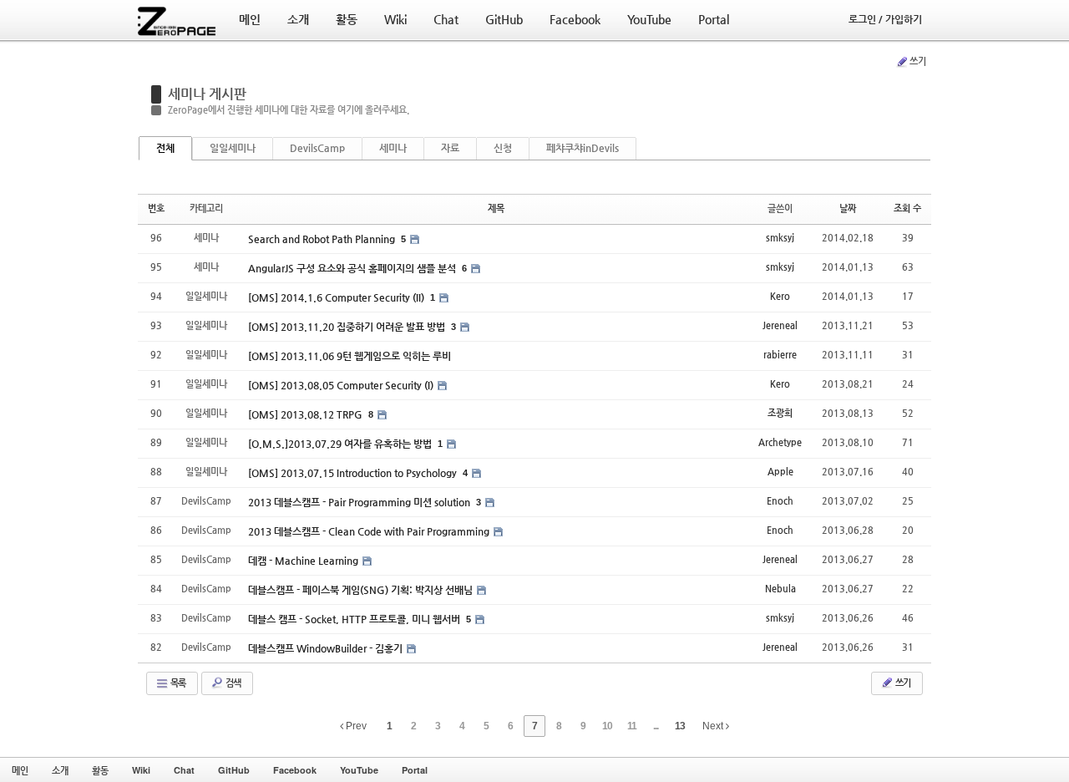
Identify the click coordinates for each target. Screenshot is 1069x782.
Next (714, 726)
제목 (496, 208)
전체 (165, 148)
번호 (156, 208)
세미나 (393, 148)
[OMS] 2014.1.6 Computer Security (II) (337, 297)
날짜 (847, 208)
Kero (780, 296)
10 (607, 726)
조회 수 (907, 208)
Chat (184, 770)
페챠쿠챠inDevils (582, 148)
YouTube (359, 770)
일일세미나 (233, 148)
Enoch (780, 500)
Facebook (295, 770)
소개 (60, 770)
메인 (20, 770)
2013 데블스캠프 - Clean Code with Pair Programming (370, 531)
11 (631, 726)
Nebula (780, 588)
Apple (780, 471)
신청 (503, 148)
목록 (177, 683)
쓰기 (917, 61)
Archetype (780, 442)
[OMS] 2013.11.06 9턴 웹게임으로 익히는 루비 (349, 356)
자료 (450, 148)
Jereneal (780, 325)
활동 (100, 770)
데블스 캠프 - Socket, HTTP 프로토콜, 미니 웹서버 (355, 619)
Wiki (141, 770)
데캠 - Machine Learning (304, 560)
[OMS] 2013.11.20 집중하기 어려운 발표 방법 (348, 327)
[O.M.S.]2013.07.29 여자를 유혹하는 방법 (341, 443)
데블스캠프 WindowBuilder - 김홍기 (326, 648)
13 (680, 726)
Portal (415, 770)
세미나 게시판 (207, 94)
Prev (355, 726)
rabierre (780, 354)
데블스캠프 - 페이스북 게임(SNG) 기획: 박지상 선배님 (361, 590)
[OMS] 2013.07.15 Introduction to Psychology (353, 473)
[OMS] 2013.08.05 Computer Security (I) (342, 385)
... (655, 726)
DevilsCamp (317, 148)
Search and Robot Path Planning (323, 239)
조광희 (780, 413)
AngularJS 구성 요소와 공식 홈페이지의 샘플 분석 (353, 268)
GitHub (234, 770)
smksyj (780, 237)
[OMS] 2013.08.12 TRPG (306, 414)
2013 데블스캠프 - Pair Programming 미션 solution (360, 502)
